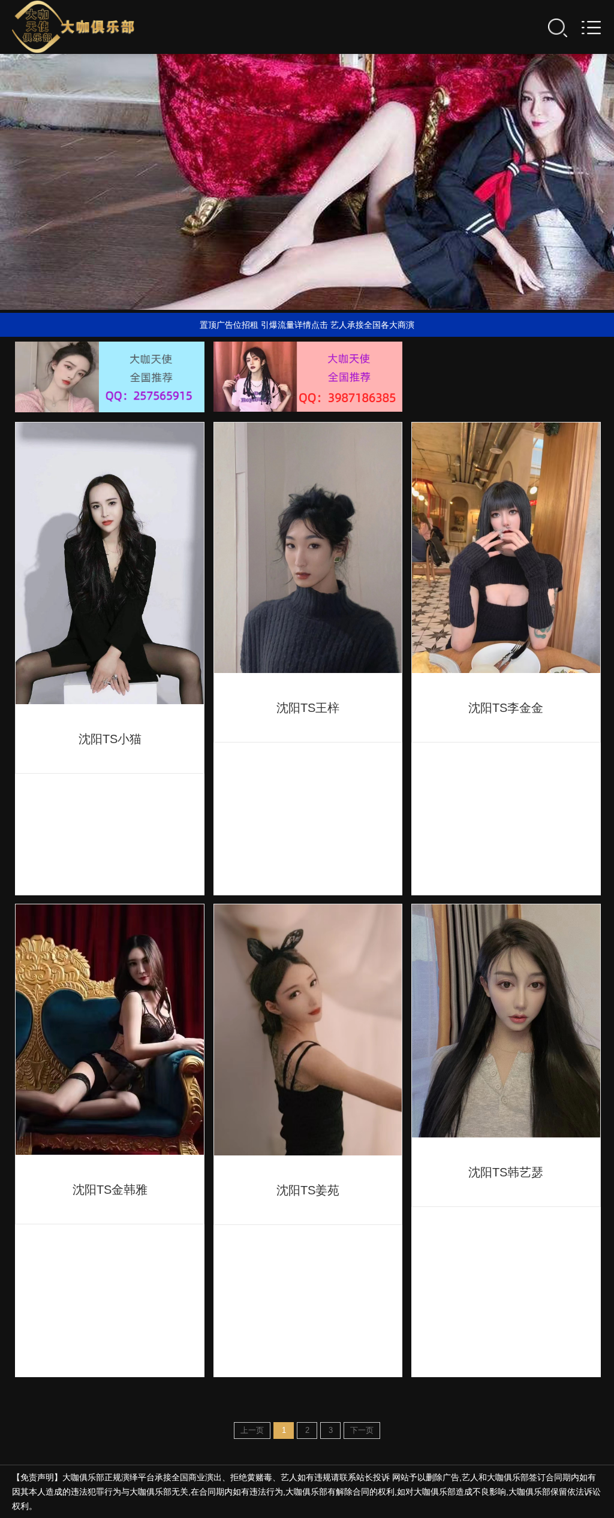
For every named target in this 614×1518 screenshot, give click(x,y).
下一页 (362, 1430)
